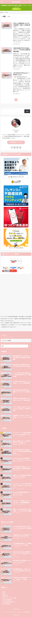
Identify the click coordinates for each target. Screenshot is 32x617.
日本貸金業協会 (6, 603)
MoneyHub (16, 2)
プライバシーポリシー (11, 612)
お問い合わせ (20, 612)
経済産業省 (5, 595)
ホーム (4, 612)
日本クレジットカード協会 (9, 597)
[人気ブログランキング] (5, 271)
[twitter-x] (12, 147)
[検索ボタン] (2, 2)
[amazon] (20, 147)
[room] (17, 147)
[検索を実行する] (29, 346)
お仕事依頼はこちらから (16, 142)
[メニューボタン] (30, 2)
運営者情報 (26, 612)
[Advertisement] (16, 297)
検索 (27, 111)
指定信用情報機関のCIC (8, 601)
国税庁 (4, 593)
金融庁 (4, 591)
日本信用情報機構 (7, 599)
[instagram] (15, 147)
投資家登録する (16, 9)
